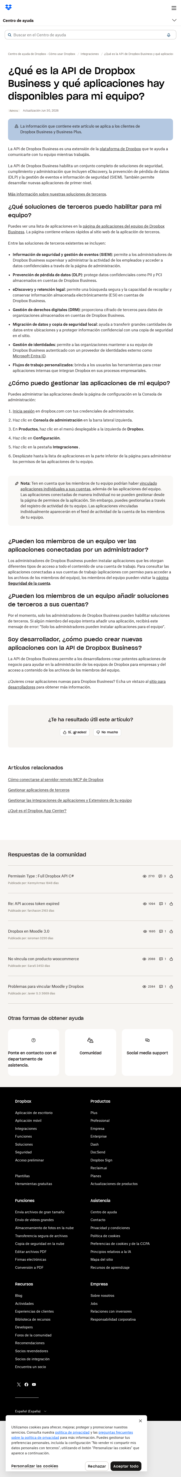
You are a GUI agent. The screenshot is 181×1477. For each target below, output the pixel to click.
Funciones (23, 1136)
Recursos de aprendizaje (110, 1267)
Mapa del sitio (101, 1259)
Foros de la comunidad (33, 1335)
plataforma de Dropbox (120, 148)
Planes (95, 1176)
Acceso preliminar (29, 1160)
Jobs (94, 1304)
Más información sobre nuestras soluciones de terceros (57, 194)
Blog (18, 1295)
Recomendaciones (30, 1343)
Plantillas (22, 1176)
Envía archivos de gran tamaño (39, 1212)
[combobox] (90, 35)
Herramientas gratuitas (33, 1184)
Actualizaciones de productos (114, 1184)
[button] (9, 35)
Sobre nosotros (102, 1295)
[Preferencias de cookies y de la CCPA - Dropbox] (76, 1443)
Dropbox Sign (101, 1160)
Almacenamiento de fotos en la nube (44, 1228)
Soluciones (24, 1144)
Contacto (97, 1220)
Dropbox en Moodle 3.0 (28, 931)
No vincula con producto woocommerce (43, 958)
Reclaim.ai (98, 1168)
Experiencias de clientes (34, 1311)
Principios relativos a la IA (110, 1252)
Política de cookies (105, 1236)
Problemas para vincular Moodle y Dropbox (46, 986)
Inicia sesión (24, 411)
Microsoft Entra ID (29, 356)
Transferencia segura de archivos (41, 1236)
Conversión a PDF (29, 1267)
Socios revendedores (31, 1351)
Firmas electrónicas (30, 1259)
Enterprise (98, 1136)
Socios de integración (32, 1359)
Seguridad (23, 1152)
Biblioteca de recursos (32, 1319)
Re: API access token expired (33, 903)
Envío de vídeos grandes (34, 1220)
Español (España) (28, 1411)
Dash (94, 1144)
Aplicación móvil (28, 1120)
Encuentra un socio (30, 1367)
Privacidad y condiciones (110, 1228)
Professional (100, 1120)
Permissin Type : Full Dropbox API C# (41, 876)
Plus (93, 1113)
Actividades (24, 1304)
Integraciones (26, 1129)
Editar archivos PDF (31, 1252)
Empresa (97, 1129)
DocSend (97, 1152)
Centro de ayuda (18, 20)
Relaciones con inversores (111, 1311)
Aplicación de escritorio (34, 1113)
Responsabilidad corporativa (113, 1319)
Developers (24, 1327)
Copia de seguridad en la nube (39, 1244)
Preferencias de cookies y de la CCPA (120, 1244)
